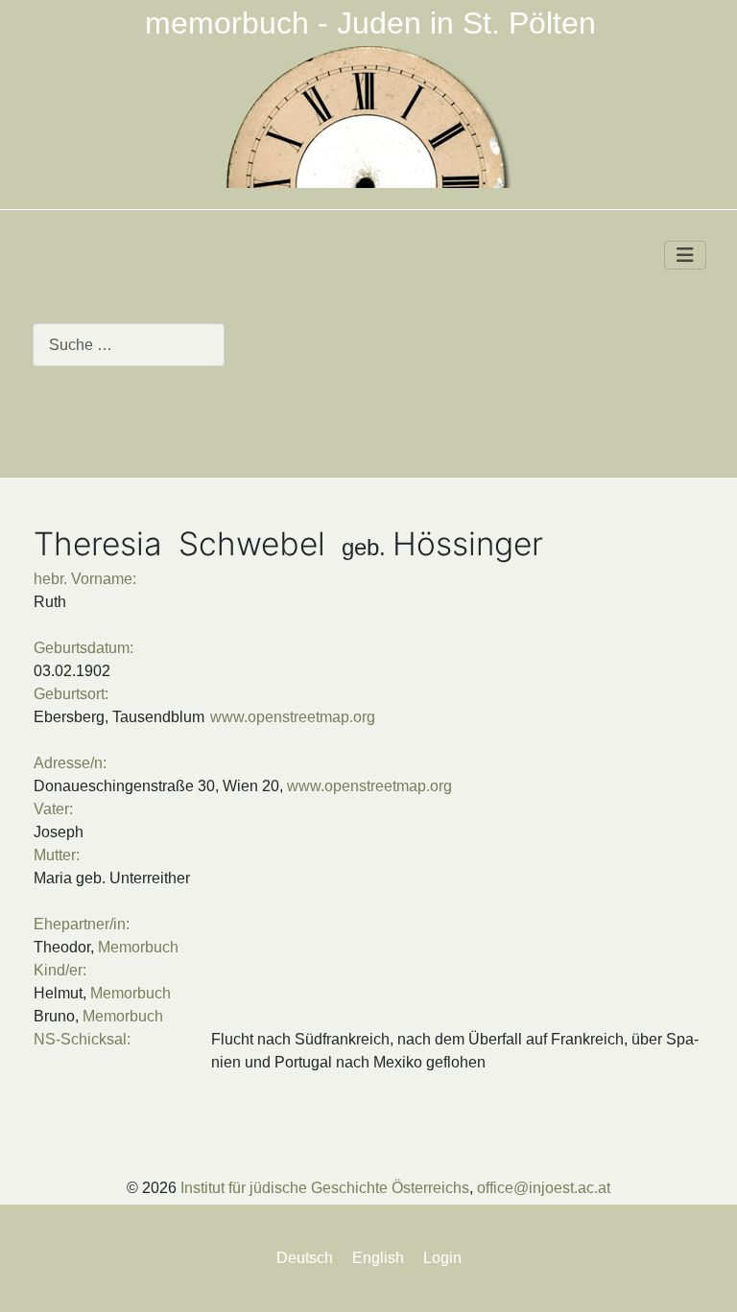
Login (442, 1258)
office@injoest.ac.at (543, 1188)
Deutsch (304, 1258)
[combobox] (129, 344)
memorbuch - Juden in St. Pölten (370, 23)
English (378, 1258)
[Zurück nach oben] (704, 1277)
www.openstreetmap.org (292, 717)
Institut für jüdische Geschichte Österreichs (324, 1188)
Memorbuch (138, 947)
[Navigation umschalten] (685, 255)
